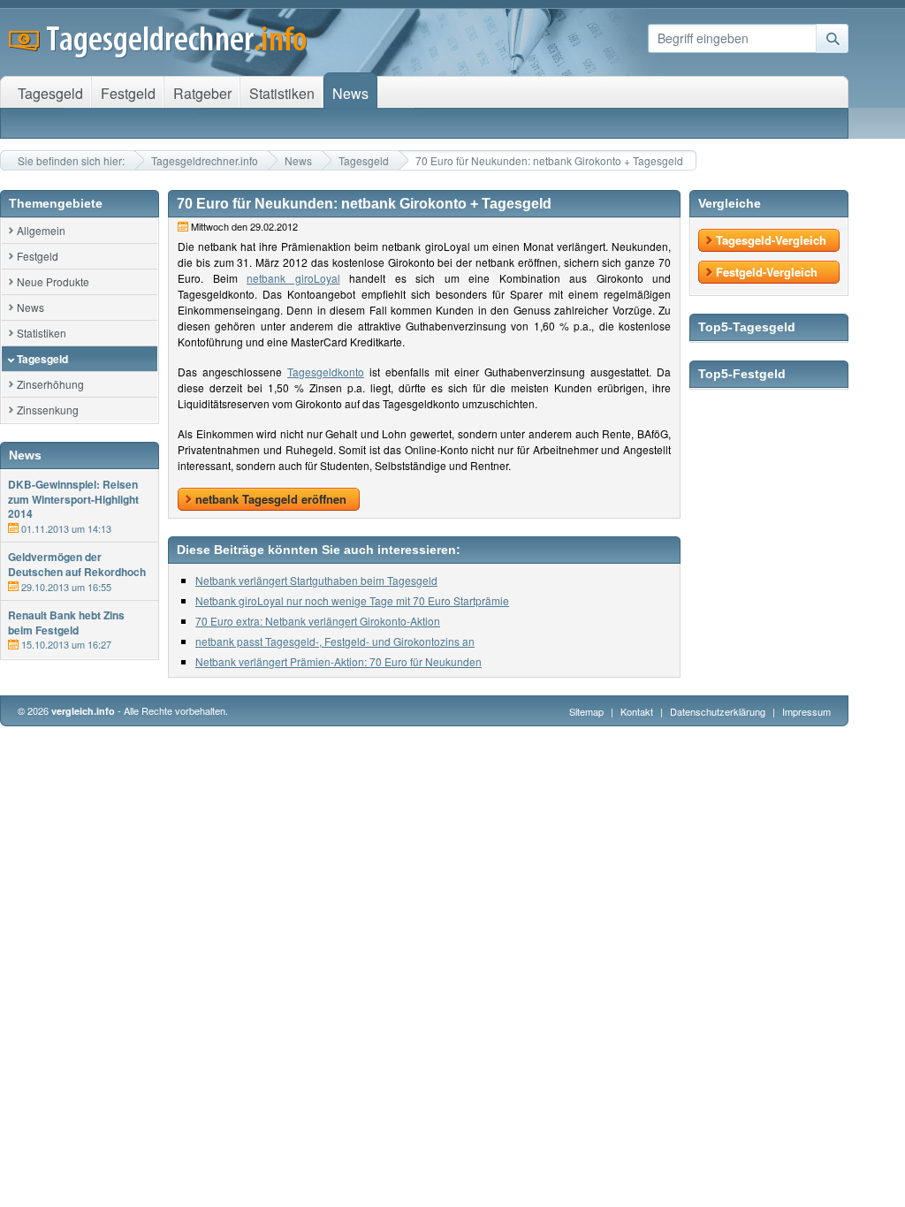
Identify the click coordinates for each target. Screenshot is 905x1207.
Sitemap (586, 711)
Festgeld (37, 255)
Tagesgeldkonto (325, 371)
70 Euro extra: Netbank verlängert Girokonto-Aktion (317, 620)
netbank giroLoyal (293, 277)
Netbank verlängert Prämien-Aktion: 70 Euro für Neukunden (338, 661)
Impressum (806, 711)
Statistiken (41, 332)
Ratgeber (202, 93)
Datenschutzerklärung (719, 711)
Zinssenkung (48, 409)
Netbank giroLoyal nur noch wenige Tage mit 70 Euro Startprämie (352, 600)
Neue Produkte (53, 281)
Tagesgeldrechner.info (204, 160)
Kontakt (636, 711)
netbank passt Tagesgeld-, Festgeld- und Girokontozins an (335, 641)
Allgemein (41, 230)
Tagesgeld (363, 160)
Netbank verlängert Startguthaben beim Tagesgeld (316, 580)
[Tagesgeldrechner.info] (158, 53)
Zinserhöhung (50, 383)
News (298, 160)
